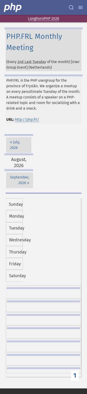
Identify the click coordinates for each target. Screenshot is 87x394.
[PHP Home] (13, 7)
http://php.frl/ (27, 119)
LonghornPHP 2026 (43, 18)
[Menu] (80, 7)
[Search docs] (71, 7)
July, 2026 (15, 145)
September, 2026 (19, 180)
